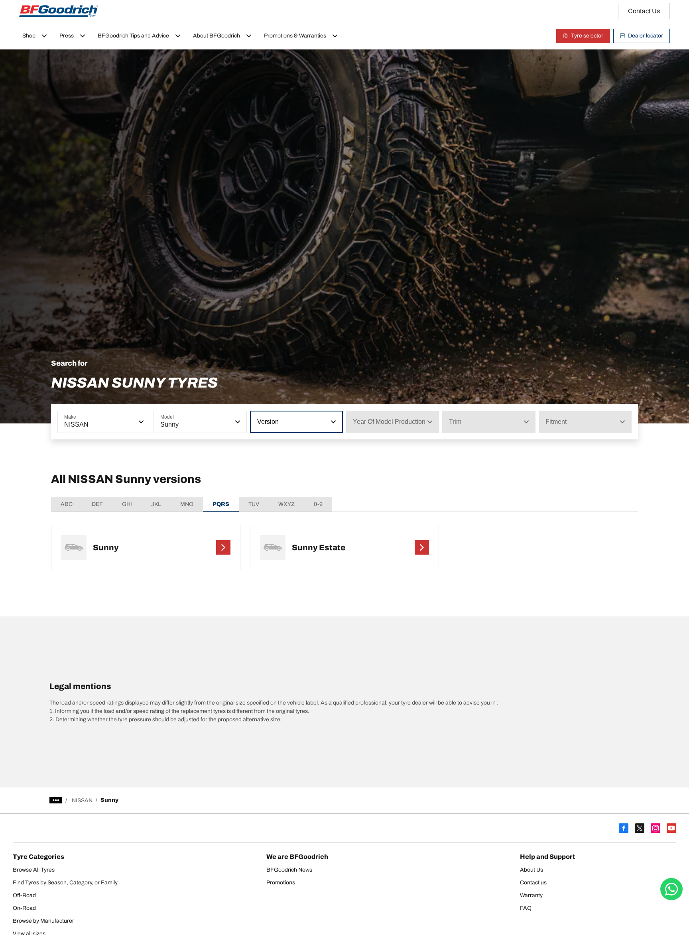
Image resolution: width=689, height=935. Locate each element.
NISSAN (82, 800)
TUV (253, 504)
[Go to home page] (58, 11)
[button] (140, 421)
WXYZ (286, 504)
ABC (67, 504)
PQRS (221, 504)
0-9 (318, 504)
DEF (97, 504)
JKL (156, 504)
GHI (127, 504)
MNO (186, 504)
